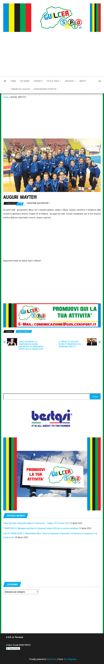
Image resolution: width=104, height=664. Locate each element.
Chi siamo (25, 81)
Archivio (69, 81)
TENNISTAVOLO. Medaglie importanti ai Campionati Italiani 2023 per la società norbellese (40, 528)
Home (13, 81)
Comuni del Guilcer (20, 89)
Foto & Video (53, 81)
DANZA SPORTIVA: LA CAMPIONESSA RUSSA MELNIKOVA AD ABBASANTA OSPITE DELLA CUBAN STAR (30, 345)
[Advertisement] (52, 55)
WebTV (82, 81)
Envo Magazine (70, 659)
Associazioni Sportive (45, 89)
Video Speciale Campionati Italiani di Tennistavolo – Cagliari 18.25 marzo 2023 (36, 523)
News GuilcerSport (24, 331)
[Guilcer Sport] (5, 81)
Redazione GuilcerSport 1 (38, 203)
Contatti (38, 81)
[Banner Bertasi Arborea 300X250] (52, 419)
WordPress (51, 659)
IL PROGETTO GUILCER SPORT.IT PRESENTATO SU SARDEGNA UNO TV (69, 344)
